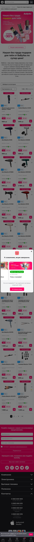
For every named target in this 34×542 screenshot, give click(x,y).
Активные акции (17, 289)
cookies (12, 533)
